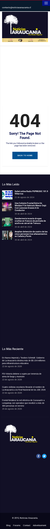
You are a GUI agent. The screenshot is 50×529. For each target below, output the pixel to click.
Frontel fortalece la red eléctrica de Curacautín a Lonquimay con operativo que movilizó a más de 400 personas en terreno (23, 403)
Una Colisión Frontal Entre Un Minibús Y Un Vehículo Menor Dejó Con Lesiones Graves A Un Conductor (30, 207)
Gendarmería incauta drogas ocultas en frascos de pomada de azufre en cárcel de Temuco (30, 221)
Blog (8, 525)
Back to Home (25, 155)
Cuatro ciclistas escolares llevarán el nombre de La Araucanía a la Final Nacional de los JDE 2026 (24, 388)
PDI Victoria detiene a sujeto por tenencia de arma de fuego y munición (21, 375)
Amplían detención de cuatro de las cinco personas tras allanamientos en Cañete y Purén (31, 234)
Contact (26, 525)
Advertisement (39, 525)
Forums (16, 525)
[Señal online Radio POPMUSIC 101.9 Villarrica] (7, 194)
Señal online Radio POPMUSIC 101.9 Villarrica (31, 192)
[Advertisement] (25, 76)
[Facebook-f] (38, 456)
